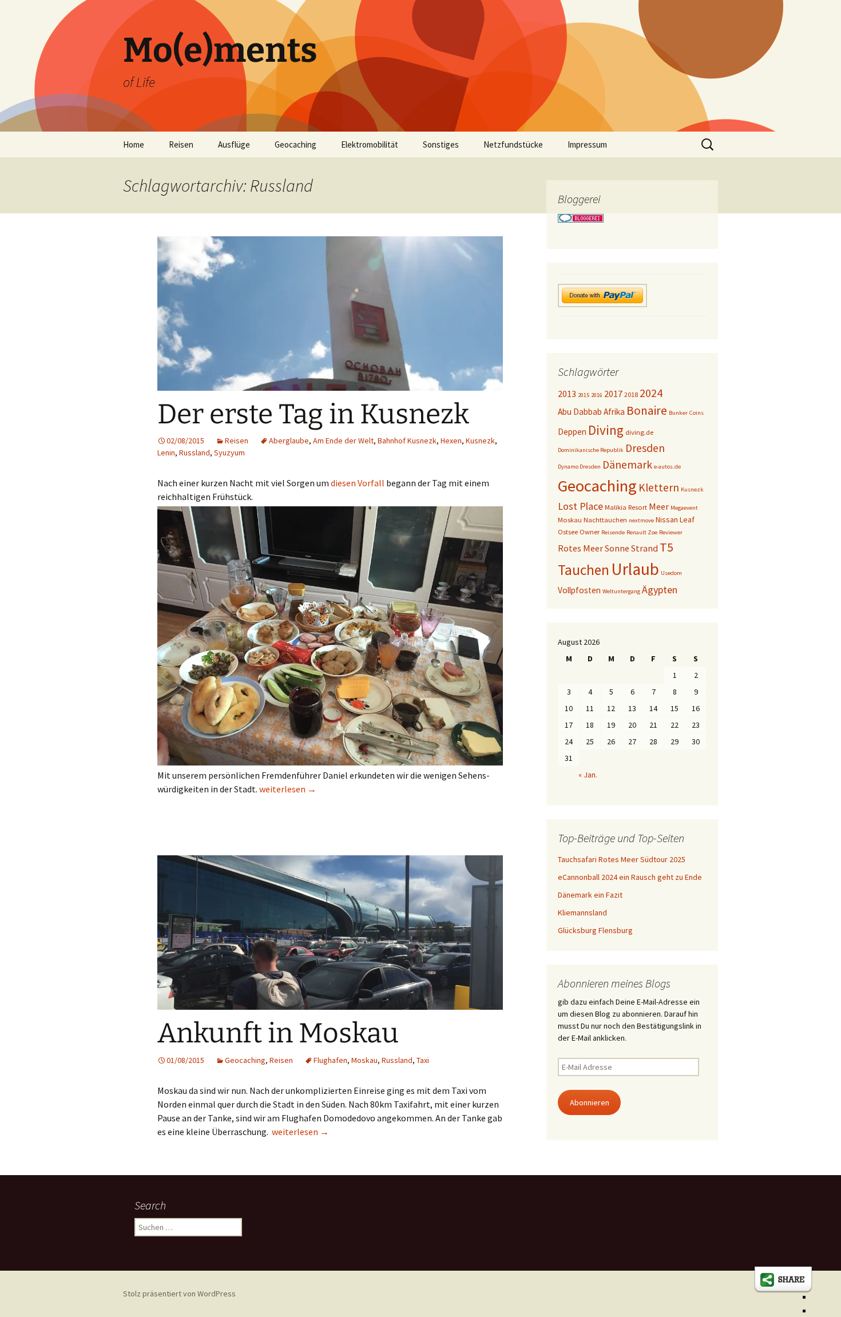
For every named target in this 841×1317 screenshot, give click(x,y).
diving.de (639, 432)
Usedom (671, 573)
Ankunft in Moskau (278, 1033)
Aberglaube (289, 440)
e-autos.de (667, 466)
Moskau (364, 1060)
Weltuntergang (621, 591)
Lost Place (580, 506)
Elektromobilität (369, 144)
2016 (596, 395)
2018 (631, 394)
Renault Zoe (641, 532)
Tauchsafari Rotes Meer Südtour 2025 (621, 859)
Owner (590, 531)
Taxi (422, 1060)
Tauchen (583, 570)
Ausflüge (234, 144)
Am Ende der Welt (343, 440)
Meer (659, 506)
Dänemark (627, 464)
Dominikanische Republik (591, 450)
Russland (194, 452)
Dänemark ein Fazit (590, 895)
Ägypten (659, 589)
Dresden (645, 448)
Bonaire (646, 410)
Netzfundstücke (513, 144)
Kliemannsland (582, 912)
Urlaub (635, 569)
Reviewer (671, 532)
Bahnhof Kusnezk (407, 440)
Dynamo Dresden (579, 466)
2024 (651, 393)
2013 (567, 393)
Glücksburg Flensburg (595, 930)
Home (133, 144)
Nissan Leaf (675, 519)
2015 (583, 395)
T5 (666, 547)
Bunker (678, 412)
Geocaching (295, 144)
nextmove (641, 520)
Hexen (451, 440)
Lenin (166, 452)
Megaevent (684, 507)
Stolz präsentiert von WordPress (179, 1293)
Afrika (614, 411)
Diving (606, 430)
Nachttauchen (605, 519)
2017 (613, 393)
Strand (644, 548)
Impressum (587, 144)
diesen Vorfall (357, 483)
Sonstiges (441, 144)
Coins (696, 412)
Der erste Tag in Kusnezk (313, 414)
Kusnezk (480, 440)
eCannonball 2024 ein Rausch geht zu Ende (630, 877)
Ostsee (568, 531)
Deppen (572, 431)
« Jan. (587, 774)
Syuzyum (229, 452)
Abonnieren (589, 1102)
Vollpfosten (579, 590)
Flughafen (330, 1060)
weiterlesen (287, 789)
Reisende (613, 532)
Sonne (617, 548)
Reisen (181, 144)
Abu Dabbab (580, 411)
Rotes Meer (580, 548)
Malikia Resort (626, 507)
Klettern (658, 487)
